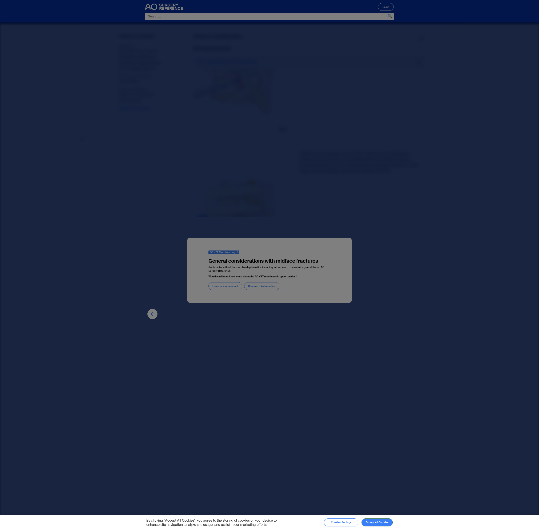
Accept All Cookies (377, 522)
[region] (269, 522)
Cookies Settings (341, 522)
